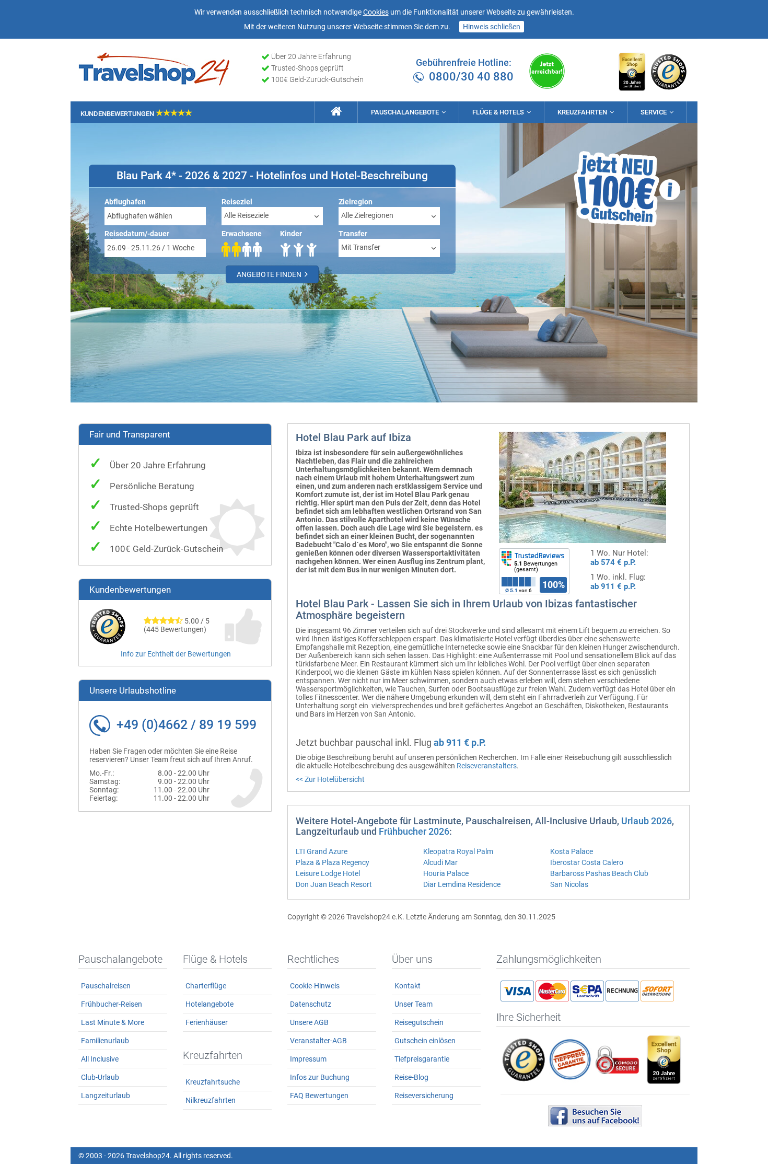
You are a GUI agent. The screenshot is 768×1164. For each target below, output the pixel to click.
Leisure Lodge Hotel (328, 873)
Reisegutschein (419, 1022)
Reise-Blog (411, 1077)
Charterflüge (205, 986)
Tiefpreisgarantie (421, 1059)
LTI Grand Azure (321, 851)
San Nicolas (569, 884)
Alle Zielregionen (367, 215)
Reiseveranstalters (487, 766)
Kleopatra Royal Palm (458, 851)
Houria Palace (446, 873)
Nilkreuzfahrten (210, 1100)
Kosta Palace (571, 851)
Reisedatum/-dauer (136, 233)
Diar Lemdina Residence (462, 884)
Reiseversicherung (423, 1095)
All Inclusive (100, 1059)
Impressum (308, 1059)
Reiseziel (237, 202)
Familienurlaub (105, 1040)
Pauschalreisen (106, 986)
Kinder (291, 233)
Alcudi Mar (440, 862)
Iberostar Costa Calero (586, 862)
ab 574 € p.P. (613, 562)
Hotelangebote (209, 1004)
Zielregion (356, 202)
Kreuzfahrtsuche (212, 1082)
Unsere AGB (309, 1022)
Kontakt (407, 986)
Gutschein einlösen (425, 1040)
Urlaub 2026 (646, 820)
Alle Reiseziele (246, 215)
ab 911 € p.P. (613, 586)
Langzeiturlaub (105, 1095)
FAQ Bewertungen (319, 1095)
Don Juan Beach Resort (334, 884)
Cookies (376, 12)
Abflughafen (125, 202)
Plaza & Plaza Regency (332, 862)
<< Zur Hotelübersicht (330, 779)
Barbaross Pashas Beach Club (599, 873)
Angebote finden (270, 274)
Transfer (353, 233)
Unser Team (413, 1004)
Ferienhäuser (206, 1022)
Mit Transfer (360, 247)
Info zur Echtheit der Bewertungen (176, 654)
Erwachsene (242, 233)
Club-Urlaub (100, 1077)
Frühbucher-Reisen (111, 1004)
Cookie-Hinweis (315, 986)
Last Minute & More (112, 1022)
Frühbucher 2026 (414, 831)
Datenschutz (310, 1004)
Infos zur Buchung (320, 1077)
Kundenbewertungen (118, 114)
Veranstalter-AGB (318, 1040)
